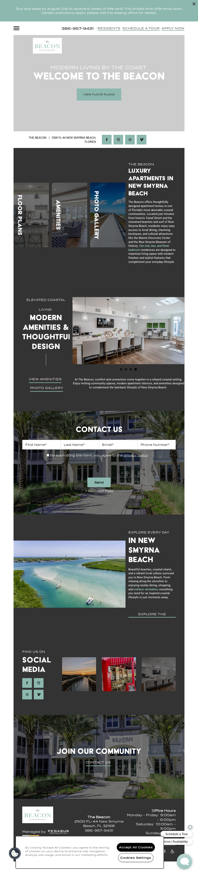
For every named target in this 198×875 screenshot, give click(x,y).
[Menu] (16, 28)
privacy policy (136, 455)
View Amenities (45, 379)
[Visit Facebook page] (107, 139)
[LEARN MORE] (31, 215)
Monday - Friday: (143, 815)
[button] (194, 4)
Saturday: (145, 824)
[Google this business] (118, 139)
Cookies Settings (135, 858)
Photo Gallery (46, 388)
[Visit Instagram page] (130, 139)
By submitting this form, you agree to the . (99, 455)
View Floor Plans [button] (99, 94)
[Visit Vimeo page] (141, 139)
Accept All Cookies (136, 847)
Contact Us (98, 762)
